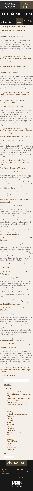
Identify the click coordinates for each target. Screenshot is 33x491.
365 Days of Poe (12, 412)
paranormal (4, 196)
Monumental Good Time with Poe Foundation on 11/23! (12, 101)
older (3, 372)
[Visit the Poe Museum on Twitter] (2, 477)
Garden (15, 192)
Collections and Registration (17, 414)
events (2, 63)
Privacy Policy (5, 474)
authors (26, 92)
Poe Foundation (5, 234)
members (11, 97)
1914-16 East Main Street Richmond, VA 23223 (14, 472)
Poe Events (18, 133)
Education (11, 56)
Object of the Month (14, 433)
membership (4, 369)
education (28, 61)
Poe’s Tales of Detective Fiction (17, 404)
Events (18, 56)
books (17, 59)
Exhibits (10, 420)
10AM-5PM (9, 7)
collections (23, 59)
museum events (5, 133)
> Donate (6, 22)
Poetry (9, 445)
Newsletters (11, 431)
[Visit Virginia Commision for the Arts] (1, 477)
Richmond (15, 234)
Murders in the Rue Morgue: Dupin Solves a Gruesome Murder (19, 399)
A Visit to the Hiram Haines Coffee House (15, 136)
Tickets (26, 6)
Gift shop (24, 128)
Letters (23, 56)
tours (1, 164)
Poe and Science (12, 441)
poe (6, 63)
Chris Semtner (5, 36)
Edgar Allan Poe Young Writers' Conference (16, 60)
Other (9, 59)
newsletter (24, 369)
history (22, 131)
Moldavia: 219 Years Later (15, 402)
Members (3, 59)
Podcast (10, 439)
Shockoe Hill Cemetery (8, 268)
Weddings (10, 449)
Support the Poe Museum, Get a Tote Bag (15, 344)
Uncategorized (12, 447)
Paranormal (4, 194)
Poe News (28, 230)
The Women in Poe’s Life (15, 392)
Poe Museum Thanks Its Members (12, 168)
